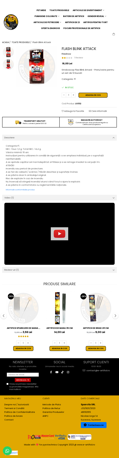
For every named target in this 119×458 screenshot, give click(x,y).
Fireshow (66, 53)
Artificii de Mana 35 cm (59, 328)
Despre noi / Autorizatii (16, 404)
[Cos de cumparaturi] (114, 34)
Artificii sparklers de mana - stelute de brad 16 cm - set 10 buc (23, 328)
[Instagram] (68, 372)
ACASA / (6, 42)
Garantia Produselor (53, 412)
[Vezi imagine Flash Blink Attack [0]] (8, 52)
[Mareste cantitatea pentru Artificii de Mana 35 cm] (64, 343)
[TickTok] (62, 372)
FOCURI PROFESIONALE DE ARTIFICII (81, 28)
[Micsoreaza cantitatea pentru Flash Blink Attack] (64, 95)
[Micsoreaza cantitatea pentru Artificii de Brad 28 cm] (91, 343)
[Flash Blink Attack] (36, 66)
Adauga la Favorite (74, 111)
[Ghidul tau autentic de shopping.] (11, 453)
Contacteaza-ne (96, 425)
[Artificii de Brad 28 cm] (95, 308)
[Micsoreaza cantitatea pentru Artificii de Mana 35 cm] (55, 343)
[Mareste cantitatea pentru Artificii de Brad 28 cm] (100, 343)
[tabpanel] (36, 66)
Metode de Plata (52, 404)
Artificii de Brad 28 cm (96, 328)
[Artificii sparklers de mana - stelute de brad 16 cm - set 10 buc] (23, 308)
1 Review (78, 57)
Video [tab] (9, 197)
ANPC (45, 415)
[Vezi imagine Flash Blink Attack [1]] (8, 64)
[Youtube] (56, 372)
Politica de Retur (51, 408)
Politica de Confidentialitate (20, 390)
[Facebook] (51, 372)
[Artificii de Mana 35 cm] (59, 308)
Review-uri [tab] (11, 269)
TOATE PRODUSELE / (22, 42)
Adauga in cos (93, 95)
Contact (9, 419)
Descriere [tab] (9, 137)
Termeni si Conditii (14, 408)
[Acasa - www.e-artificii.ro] (11, 22)
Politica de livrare (13, 415)
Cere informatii (99, 111)
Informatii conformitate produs (20, 189)
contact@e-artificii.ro (98, 370)
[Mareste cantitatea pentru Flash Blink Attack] (73, 95)
